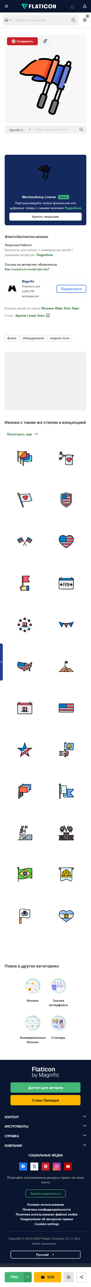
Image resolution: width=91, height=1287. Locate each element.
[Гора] (66, 667)
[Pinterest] (45, 1166)
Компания (13, 1145)
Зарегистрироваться (45, 1193)
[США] (25, 667)
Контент (12, 1117)
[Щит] (66, 500)
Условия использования (45, 1204)
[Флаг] (66, 458)
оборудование (33, 338)
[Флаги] (25, 458)
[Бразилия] (25, 874)
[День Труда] (66, 874)
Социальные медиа (45, 1155)
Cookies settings (47, 1224)
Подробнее (73, 208)
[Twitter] (34, 1166)
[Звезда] (25, 750)
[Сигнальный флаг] (66, 791)
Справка (12, 1136)
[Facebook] (23, 1166)
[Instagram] (57, 1166)
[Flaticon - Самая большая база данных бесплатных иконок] (39, 6)
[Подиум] (66, 833)
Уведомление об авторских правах (46, 1219)
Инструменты (16, 1126)
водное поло (60, 338)
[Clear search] (63, 20)
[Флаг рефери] (25, 791)
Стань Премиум (45, 1100)
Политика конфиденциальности (47, 1209)
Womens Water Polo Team (60, 308)
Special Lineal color (30, 315)
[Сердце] (66, 542)
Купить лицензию (45, 216)
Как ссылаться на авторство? (27, 269)
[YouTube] (68, 1166)
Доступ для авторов (45, 1087)
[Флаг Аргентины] (66, 916)
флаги (11, 338)
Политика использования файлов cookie (46, 1214)
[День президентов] (66, 583)
